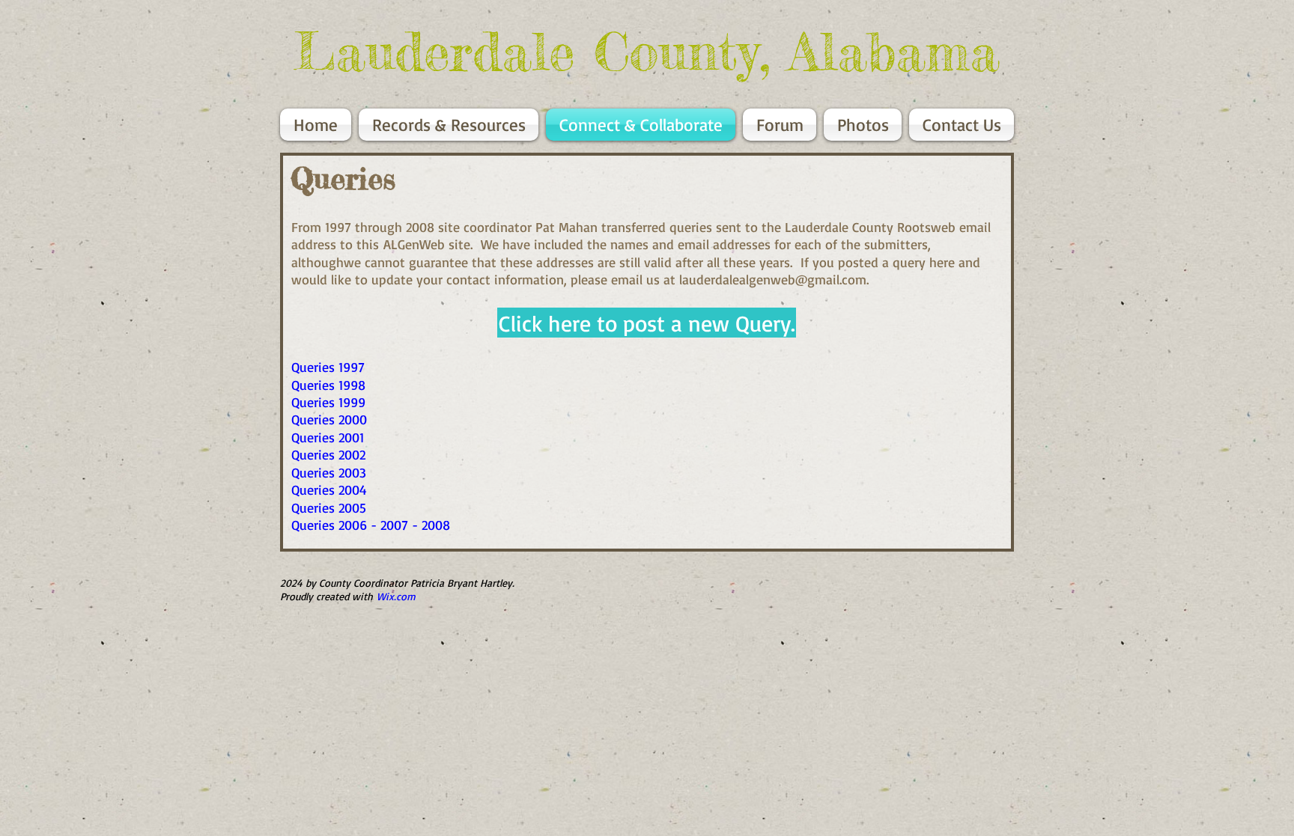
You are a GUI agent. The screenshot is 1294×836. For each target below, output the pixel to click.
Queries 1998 (328, 384)
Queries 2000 (329, 419)
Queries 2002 (328, 454)
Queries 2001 (327, 437)
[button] (646, 323)
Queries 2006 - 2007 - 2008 (370, 524)
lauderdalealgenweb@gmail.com (772, 279)
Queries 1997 (328, 366)
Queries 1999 (328, 402)
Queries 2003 (328, 472)
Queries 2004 (329, 489)
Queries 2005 (328, 507)
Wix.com (396, 596)
